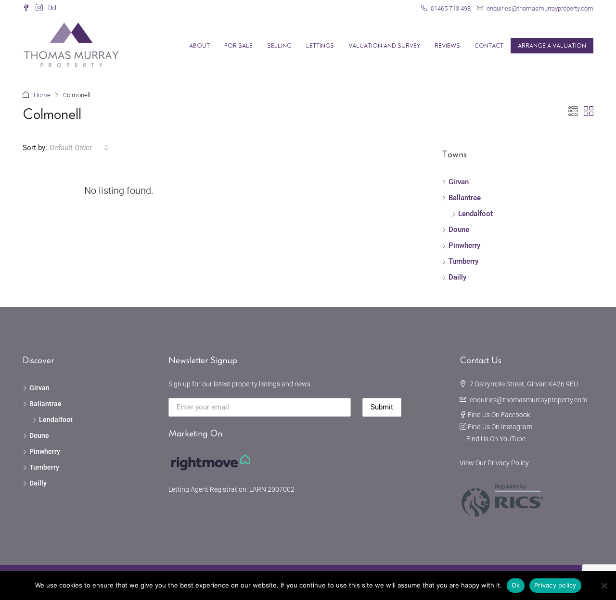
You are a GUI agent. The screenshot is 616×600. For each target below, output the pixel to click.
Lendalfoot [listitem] (475, 213)
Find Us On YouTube (496, 439)
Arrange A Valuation (552, 46)
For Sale (238, 46)
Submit (382, 407)
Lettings (320, 46)
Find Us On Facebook (499, 415)
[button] (573, 111)
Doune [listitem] (459, 229)
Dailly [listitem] (457, 277)
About (199, 46)
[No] (604, 585)
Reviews (447, 46)
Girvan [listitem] (459, 182)
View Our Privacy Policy (494, 463)
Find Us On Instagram (500, 427)
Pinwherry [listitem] (464, 245)
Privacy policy (555, 585)
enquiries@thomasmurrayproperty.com (528, 400)
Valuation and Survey (384, 46)
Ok (516, 585)
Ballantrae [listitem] (465, 197)
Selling (279, 46)
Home (42, 95)
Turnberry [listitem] (463, 261)
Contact (489, 46)
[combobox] (79, 148)
